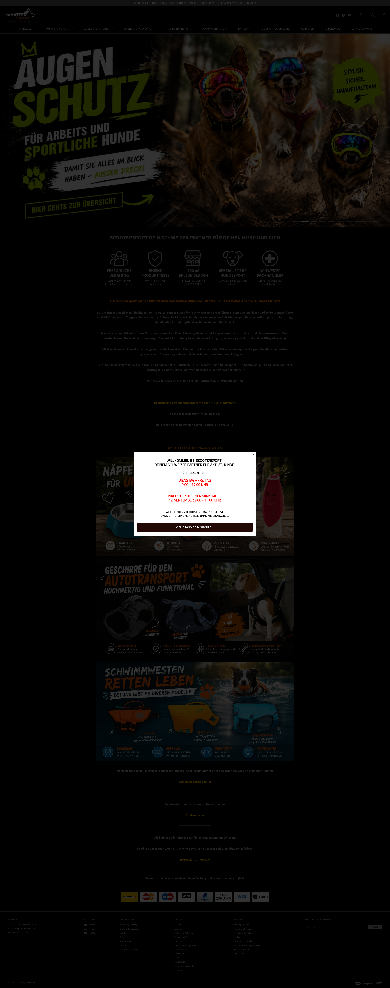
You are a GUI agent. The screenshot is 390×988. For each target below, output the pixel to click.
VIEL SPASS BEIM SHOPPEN (195, 527)
